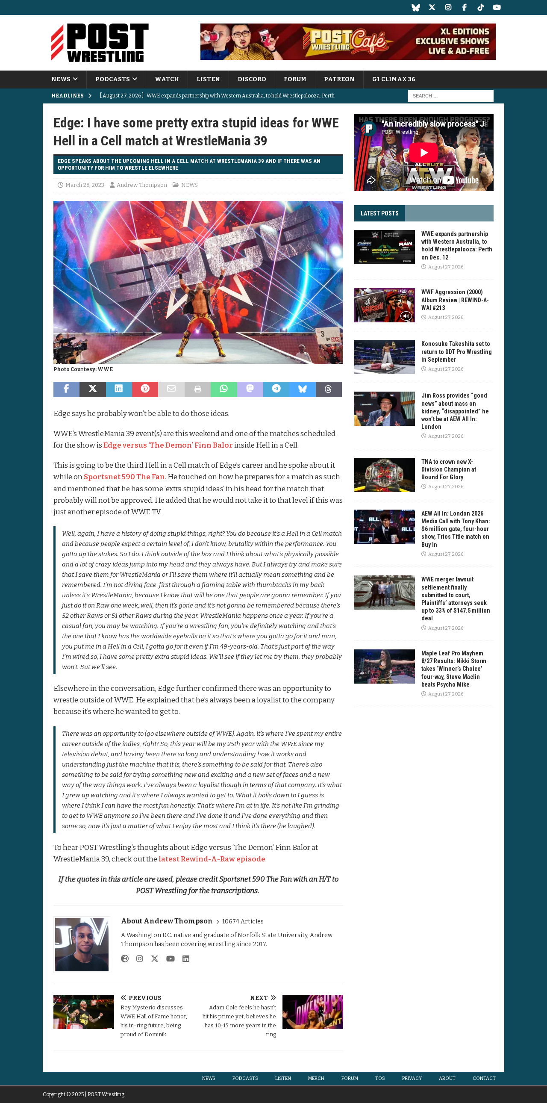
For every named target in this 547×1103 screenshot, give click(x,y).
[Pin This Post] (145, 389)
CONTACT (484, 1078)
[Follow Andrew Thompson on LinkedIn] (182, 959)
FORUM (295, 79)
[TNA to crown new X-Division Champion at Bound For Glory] (384, 475)
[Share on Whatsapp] (224, 389)
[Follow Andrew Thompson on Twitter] (151, 959)
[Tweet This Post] (92, 389)
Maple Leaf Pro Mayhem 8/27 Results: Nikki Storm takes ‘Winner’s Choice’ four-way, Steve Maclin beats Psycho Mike (453, 669)
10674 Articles (243, 921)
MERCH (316, 1078)
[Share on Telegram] (276, 389)
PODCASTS (112, 79)
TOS (380, 1078)
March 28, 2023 (84, 185)
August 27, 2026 (445, 267)
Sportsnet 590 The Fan (124, 476)
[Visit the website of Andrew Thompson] (125, 959)
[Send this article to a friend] (171, 389)
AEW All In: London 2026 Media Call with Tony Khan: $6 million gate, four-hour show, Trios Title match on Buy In (455, 529)
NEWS (61, 79)
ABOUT (447, 1078)
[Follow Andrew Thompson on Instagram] (136, 959)
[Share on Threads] (329, 389)
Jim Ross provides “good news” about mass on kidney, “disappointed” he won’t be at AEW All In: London (455, 411)
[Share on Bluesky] (302, 389)
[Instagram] (448, 7)
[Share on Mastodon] (250, 389)
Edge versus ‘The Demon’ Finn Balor (168, 445)
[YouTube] (496, 7)
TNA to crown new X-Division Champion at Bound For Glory (448, 469)
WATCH (167, 79)
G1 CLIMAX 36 (393, 79)
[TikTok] (480, 7)
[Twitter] (431, 7)
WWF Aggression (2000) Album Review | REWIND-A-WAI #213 (455, 300)
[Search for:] (451, 96)
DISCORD (252, 79)
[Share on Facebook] (66, 389)
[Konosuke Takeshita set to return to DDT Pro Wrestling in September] (384, 357)
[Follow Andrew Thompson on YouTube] (167, 959)
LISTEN (208, 79)
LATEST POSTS (380, 213)
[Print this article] (198, 389)
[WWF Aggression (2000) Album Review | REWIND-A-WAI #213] (384, 305)
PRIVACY (412, 1078)
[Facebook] (464, 7)
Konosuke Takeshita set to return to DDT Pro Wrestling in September (456, 351)
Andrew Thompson (142, 185)
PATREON (339, 79)
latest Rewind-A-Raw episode (212, 859)
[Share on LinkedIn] (119, 389)
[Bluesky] (415, 7)
